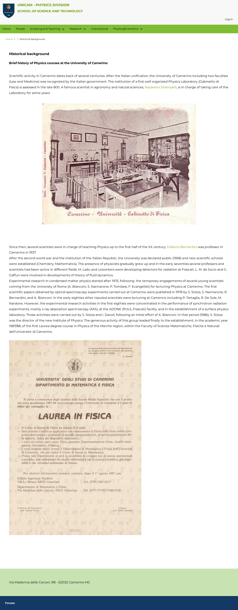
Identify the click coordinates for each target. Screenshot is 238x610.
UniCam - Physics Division (43, 5)
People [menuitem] (20, 28)
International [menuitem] (99, 28)
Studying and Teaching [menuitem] (45, 28)
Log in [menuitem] (229, 19)
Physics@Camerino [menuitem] (125, 28)
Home (9, 39)
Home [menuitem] (7, 28)
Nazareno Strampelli (161, 87)
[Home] (9, 11)
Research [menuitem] (76, 28)
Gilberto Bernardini (182, 247)
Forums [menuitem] (10, 603)
